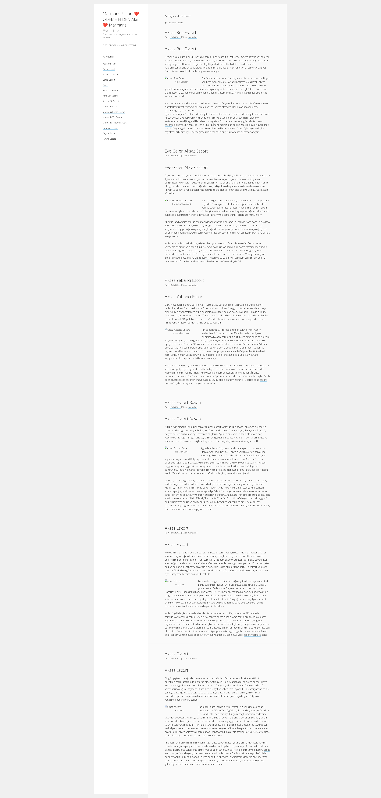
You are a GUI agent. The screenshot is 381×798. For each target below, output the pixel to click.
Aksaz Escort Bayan (183, 402)
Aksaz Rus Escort (180, 32)
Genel (105, 85)
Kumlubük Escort (111, 101)
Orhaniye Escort (110, 128)
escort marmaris (173, 509)
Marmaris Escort (110, 106)
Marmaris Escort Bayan (114, 112)
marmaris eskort (239, 132)
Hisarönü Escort (110, 90)
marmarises (192, 37)
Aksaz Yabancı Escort (184, 280)
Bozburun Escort (111, 74)
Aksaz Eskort (176, 528)
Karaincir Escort (110, 95)
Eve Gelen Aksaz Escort (186, 151)
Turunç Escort (109, 138)
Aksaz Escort (109, 69)
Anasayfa (170, 16)
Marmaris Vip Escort (112, 117)
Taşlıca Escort (109, 133)
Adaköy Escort (109, 63)
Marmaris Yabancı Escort (115, 122)
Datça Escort (109, 79)
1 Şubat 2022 (175, 37)
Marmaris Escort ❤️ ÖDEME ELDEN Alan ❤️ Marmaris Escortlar (121, 22)
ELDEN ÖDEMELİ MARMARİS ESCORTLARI (120, 45)
